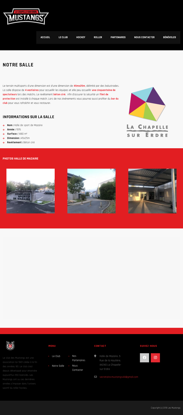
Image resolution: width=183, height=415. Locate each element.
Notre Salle (58, 366)
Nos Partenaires (78, 358)
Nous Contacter (77, 368)
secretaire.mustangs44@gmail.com (119, 377)
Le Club (56, 356)
